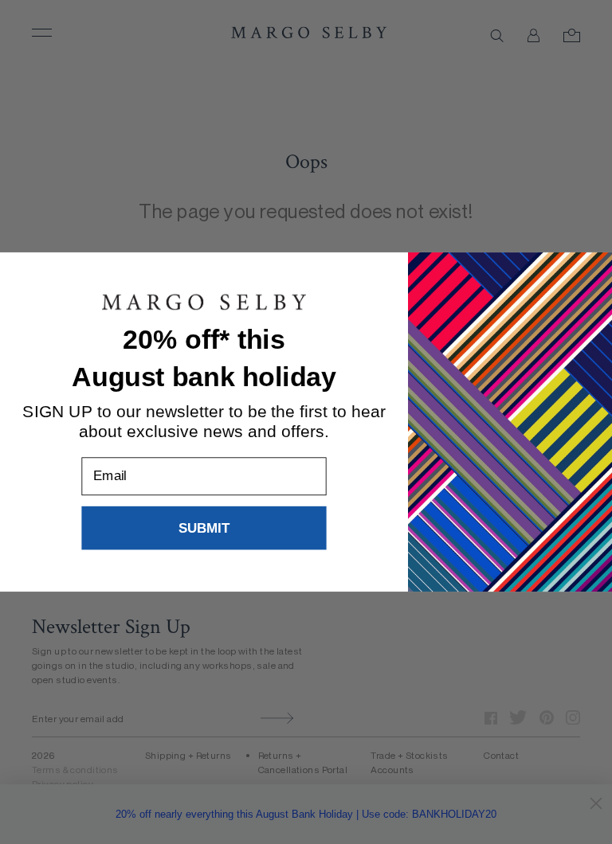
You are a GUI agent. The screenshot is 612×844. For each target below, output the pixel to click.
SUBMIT (204, 527)
